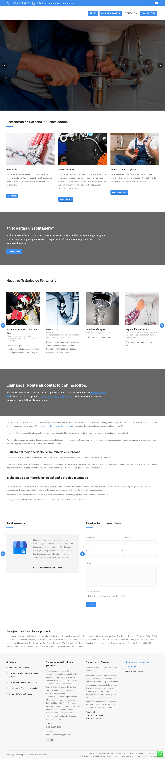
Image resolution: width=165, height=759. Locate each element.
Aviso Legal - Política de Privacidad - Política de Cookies (138, 753)
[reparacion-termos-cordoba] (142, 308)
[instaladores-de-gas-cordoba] (23, 308)
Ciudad (125, 550)
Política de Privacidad (94, 715)
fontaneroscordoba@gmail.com (57, 396)
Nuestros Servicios (20, 82)
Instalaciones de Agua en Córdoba (23, 682)
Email (88, 550)
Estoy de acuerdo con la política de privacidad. (107, 596)
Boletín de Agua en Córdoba (20, 694)
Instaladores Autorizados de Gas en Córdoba (23, 675)
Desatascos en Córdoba (19, 667)
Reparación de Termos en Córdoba (23, 688)
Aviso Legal (90, 712)
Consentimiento (93, 591)
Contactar (41, 82)
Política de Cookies (93, 718)
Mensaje (89, 563)
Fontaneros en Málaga (134, 671)
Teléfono (126, 537)
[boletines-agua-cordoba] (102, 308)
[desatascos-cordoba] (62, 308)
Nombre (90, 537)
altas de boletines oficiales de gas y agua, (58, 426)
